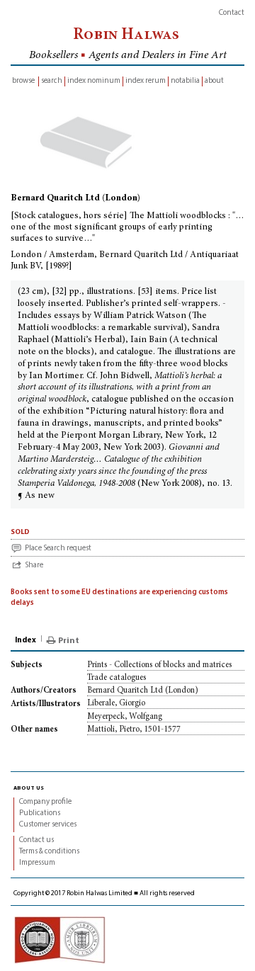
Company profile (45, 802)
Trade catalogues (116, 678)
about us (28, 787)
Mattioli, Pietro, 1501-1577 (134, 729)
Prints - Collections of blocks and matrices (159, 665)
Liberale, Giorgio (116, 703)
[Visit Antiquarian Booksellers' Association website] (59, 939)
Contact (231, 13)
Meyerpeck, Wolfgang (124, 716)
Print (68, 641)
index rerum (145, 81)
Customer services (47, 825)
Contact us (36, 840)
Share (34, 565)
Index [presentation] (25, 641)
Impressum (37, 863)
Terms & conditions (49, 852)
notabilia (185, 81)
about (214, 81)
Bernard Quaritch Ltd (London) (142, 690)
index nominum (93, 81)
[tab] (26, 641)
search (51, 81)
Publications (39, 813)
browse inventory (23, 81)
